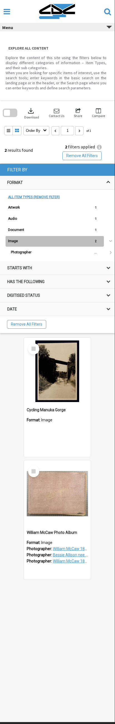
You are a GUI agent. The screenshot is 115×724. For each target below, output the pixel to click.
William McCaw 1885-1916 (76, 561)
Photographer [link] (21, 252)
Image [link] (13, 241)
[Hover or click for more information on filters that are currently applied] (99, 147)
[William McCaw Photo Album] (57, 494)
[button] (56, 113)
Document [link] (16, 230)
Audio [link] (12, 219)
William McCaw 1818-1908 (76, 548)
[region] (57, 248)
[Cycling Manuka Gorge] (57, 371)
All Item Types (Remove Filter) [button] (34, 197)
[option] (57, 207)
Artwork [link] (14, 207)
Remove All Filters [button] (82, 155)
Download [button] (31, 113)
